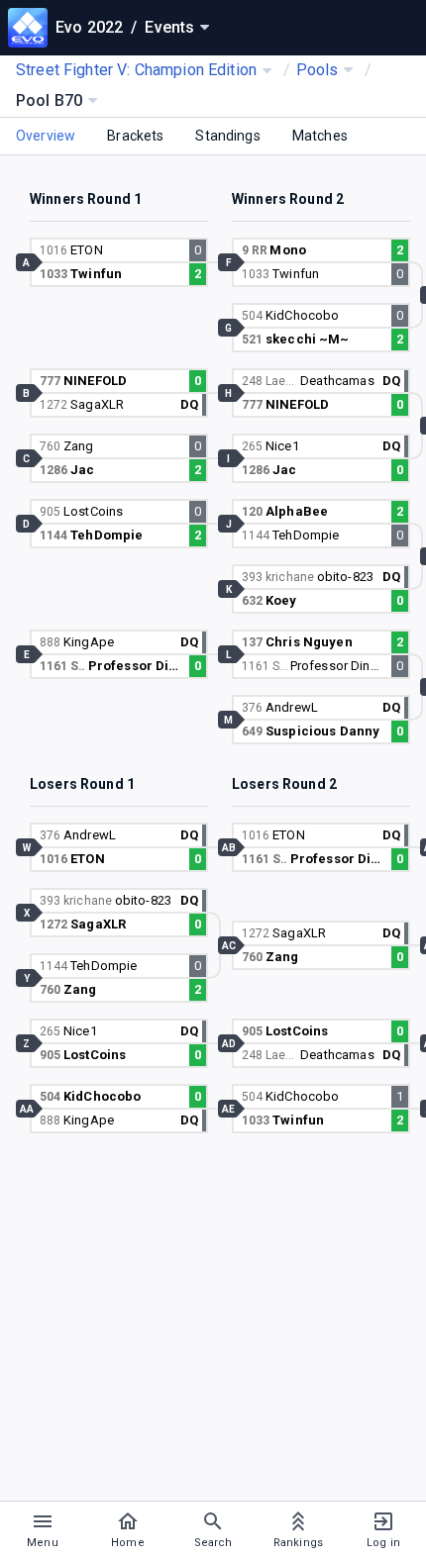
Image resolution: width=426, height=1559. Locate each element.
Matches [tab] (320, 136)
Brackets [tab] (135, 136)
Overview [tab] (45, 136)
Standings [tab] (227, 136)
